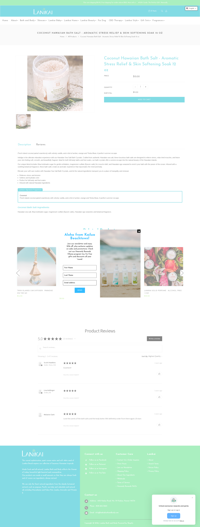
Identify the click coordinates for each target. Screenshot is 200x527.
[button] (191, 8)
